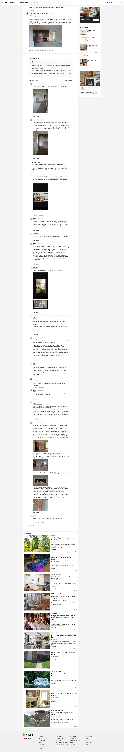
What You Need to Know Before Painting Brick (62, 578)
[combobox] (50, 2)
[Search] (32, 2)
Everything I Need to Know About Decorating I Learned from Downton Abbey (63, 617)
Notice (44, 740)
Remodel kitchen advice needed (92, 46)
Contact (71, 746)
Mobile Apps (41, 746)
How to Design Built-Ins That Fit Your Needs (64, 694)
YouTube (89, 742)
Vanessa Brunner (56, 581)
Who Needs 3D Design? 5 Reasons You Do (63, 714)
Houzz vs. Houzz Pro (58, 738)
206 (76, 629)
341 (76, 648)
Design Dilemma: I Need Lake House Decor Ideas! (64, 675)
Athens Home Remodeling (37, 164)
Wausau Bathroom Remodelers (48, 169)
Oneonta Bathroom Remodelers (57, 168)
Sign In (71, 748)
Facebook (89, 740)
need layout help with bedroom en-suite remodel (92, 38)
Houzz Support (73, 744)
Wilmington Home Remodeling (44, 165)
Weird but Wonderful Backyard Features (61, 558)
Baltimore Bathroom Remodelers (44, 167)
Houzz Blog (89, 736)
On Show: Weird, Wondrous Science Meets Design (63, 539)
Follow (52, 50)
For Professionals (57, 736)
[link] (92, 89)
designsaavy (42, 221)
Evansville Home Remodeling (49, 164)
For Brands (56, 746)
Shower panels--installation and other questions (93, 53)
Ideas (26, 2)
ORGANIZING (54, 690)
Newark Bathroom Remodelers (44, 168)
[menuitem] (13, 2)
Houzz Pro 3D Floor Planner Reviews (61, 744)
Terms (40, 742)
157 (76, 590)
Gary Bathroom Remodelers (57, 167)
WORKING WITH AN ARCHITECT (58, 710)
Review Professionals (74, 738)
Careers (40, 738)
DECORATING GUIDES (56, 574)
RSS (88, 744)
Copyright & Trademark (43, 748)
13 (76, 668)
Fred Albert (55, 621)
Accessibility (72, 742)
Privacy (40, 740)
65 (76, 570)
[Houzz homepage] (5, 2)
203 (76, 726)
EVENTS (53, 535)
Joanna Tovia (56, 561)
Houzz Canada (73, 736)
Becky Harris (55, 656)
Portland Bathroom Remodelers (61, 169)
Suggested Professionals (75, 740)
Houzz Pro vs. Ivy (57, 740)
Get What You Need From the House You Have (64, 597)
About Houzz (41, 736)
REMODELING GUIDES (56, 593)
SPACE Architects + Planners (59, 600)
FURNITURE (53, 632)
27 (76, 551)
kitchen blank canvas (91, 60)
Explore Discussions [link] (33, 7)
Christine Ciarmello (57, 542)
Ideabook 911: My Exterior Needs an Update (63, 653)
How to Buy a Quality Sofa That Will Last (63, 636)
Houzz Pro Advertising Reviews (60, 742)
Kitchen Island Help (91, 30)
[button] (51, 68)
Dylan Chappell (56, 716)
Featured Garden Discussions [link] (57, 7)
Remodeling (32, 10)
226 (76, 609)
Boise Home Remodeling (56, 165)
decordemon (56, 678)
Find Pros (12, 2)
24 (76, 687)
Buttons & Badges (57, 748)
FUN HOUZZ (54, 555)
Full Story (53, 549)
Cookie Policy (41, 744)
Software (20, 2)
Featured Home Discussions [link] (44, 7)
